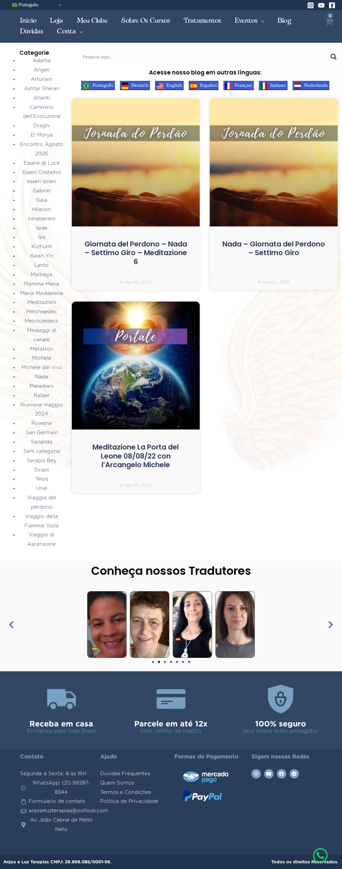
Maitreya (41, 274)
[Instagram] (310, 5)
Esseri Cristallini (41, 172)
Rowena (41, 423)
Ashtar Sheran (41, 88)
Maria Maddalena (41, 293)
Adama (42, 60)
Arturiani (41, 79)
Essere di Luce (42, 163)
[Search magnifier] (333, 56)
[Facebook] (332, 5)
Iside (41, 228)
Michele (41, 358)
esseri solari (41, 181)
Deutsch (139, 85)
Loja (56, 20)
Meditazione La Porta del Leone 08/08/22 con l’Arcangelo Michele (136, 456)
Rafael (41, 395)
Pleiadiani (42, 386)
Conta (66, 31)
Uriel (41, 488)
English (173, 85)
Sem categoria (41, 451)
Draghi (41, 125)
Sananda (41, 442)
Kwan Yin (41, 255)
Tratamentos (202, 20)
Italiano (277, 85)
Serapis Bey (41, 460)
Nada (41, 376)
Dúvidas (31, 31)
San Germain (42, 432)
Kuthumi (41, 246)
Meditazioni (41, 302)
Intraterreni (41, 218)
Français (242, 85)
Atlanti (41, 98)
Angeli (42, 69)
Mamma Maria (41, 284)
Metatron (41, 349)
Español (208, 85)
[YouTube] (321, 5)
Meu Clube (92, 20)
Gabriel (42, 190)
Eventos (246, 20)
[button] (11, 624)
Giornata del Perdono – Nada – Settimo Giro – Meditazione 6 (135, 253)
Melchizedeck (41, 321)
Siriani (41, 470)
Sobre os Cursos (145, 20)
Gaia (41, 200)
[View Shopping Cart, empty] (328, 26)
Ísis (41, 237)
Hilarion (41, 209)
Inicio (28, 20)
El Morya (42, 135)
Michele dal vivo (41, 367)
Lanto (41, 265)
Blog (285, 20)
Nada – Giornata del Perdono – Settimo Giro (273, 248)
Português (27, 4)
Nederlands (315, 85)
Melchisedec (41, 311)
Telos (41, 479)
